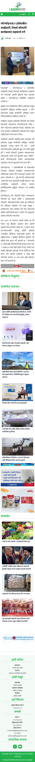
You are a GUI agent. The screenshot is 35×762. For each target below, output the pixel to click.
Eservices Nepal (26, 759)
